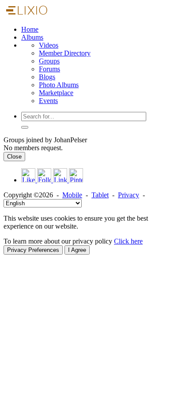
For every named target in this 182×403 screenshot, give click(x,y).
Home (29, 29)
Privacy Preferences (33, 250)
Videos (48, 45)
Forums (49, 69)
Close (14, 156)
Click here (128, 241)
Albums (32, 37)
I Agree (77, 250)
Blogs (47, 77)
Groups (49, 61)
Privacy (128, 195)
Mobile (72, 195)
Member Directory (65, 53)
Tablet (100, 195)
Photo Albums (59, 85)
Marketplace (56, 92)
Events (48, 100)
